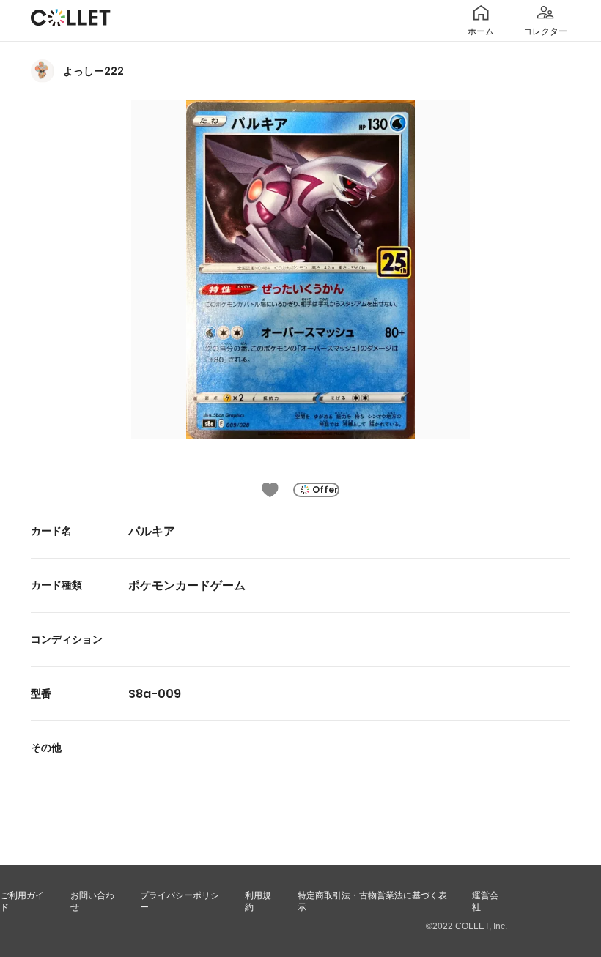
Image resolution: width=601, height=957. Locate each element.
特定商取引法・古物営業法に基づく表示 (372, 901)
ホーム (481, 31)
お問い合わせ (92, 901)
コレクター (545, 31)
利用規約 (258, 901)
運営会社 (485, 901)
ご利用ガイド (22, 901)
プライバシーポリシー (179, 901)
